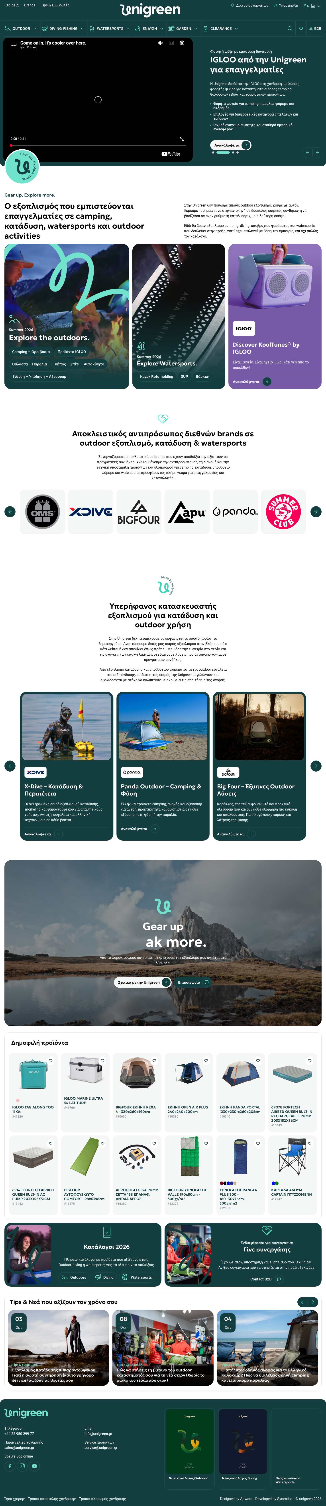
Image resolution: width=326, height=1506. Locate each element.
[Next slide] (315, 152)
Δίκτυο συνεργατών (252, 5)
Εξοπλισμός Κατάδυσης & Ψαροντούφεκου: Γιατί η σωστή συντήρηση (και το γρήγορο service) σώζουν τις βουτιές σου (263, 1375)
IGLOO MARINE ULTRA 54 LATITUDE (83, 1100)
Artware (246, 1499)
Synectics (284, 1499)
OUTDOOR (21, 28)
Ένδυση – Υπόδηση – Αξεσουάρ (39, 376)
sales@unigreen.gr (19, 1448)
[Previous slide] (309, 152)
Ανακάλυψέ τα (227, 145)
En (319, 5)
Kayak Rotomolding (156, 376)
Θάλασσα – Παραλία (29, 364)
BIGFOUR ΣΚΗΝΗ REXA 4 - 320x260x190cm (136, 1109)
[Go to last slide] (304, 1302)
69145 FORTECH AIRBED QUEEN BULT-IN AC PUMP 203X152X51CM (33, 1194)
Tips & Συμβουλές (55, 5)
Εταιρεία (12, 5)
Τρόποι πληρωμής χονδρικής (102, 1499)
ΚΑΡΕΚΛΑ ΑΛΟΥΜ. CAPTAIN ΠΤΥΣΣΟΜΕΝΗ (291, 1192)
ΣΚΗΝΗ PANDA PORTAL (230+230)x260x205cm (240, 1109)
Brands (29, 5)
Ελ (313, 5)
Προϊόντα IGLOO (72, 351)
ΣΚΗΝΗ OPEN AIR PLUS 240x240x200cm (188, 1109)
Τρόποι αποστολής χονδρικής (52, 1499)
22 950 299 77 (19, 1434)
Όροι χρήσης (14, 1499)
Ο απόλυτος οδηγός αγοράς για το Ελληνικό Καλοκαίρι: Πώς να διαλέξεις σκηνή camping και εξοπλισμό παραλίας (160, 1375)
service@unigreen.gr (101, 1448)
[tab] (213, 152)
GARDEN (183, 28)
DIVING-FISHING (63, 28)
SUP (184, 376)
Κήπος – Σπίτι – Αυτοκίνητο (79, 364)
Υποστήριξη (288, 5)
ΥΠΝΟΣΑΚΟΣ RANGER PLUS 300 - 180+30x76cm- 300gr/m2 (238, 1196)
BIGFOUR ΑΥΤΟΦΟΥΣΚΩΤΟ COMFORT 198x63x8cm (84, 1194)
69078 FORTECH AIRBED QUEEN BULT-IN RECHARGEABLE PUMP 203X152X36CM (291, 1114)
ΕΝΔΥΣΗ (150, 28)
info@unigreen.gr (98, 1434)
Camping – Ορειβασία (31, 351)
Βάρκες (202, 376)
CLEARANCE (221, 28)
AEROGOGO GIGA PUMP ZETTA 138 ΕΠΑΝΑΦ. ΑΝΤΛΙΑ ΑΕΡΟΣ (137, 1194)
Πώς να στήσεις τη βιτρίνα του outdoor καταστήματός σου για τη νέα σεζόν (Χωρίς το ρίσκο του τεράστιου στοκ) (56, 1375)
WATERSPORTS (110, 28)
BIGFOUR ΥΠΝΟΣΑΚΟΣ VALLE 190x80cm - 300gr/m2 (187, 1194)
